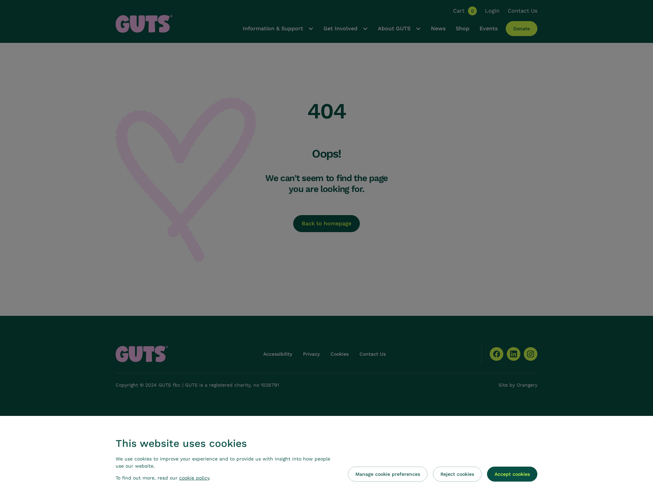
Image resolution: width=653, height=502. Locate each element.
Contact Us (522, 10)
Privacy (311, 354)
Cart (463, 10)
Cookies (340, 354)
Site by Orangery (518, 385)
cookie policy (194, 478)
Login (492, 10)
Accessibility (277, 354)
